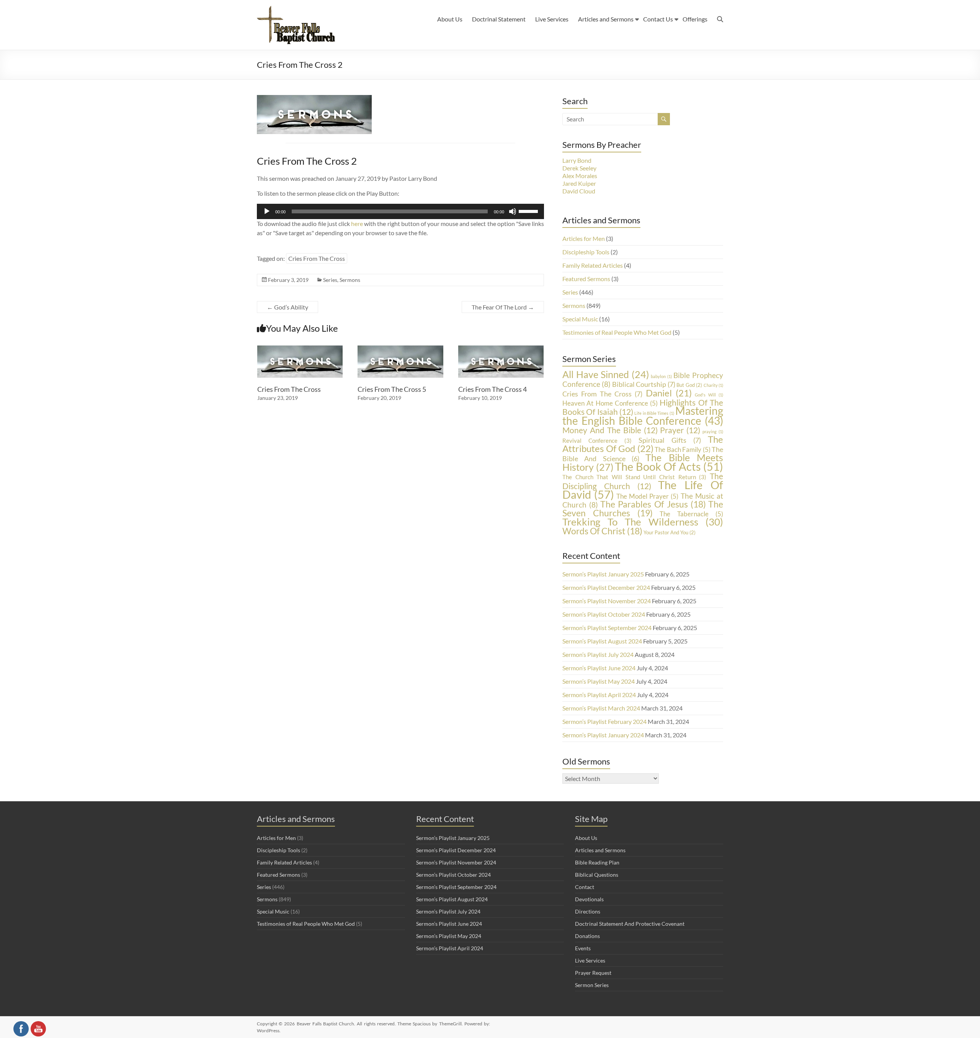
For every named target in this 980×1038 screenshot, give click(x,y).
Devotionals (589, 899)
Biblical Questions (596, 874)
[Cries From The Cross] (300, 349)
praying (712, 431)
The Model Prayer (647, 496)
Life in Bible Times (654, 413)
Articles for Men (583, 238)
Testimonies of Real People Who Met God (616, 332)
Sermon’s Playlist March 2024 (601, 708)
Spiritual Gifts (670, 440)
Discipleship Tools (585, 251)
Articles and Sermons (606, 19)
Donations (587, 936)
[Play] (267, 211)
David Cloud (578, 191)
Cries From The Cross (316, 258)
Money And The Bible (610, 430)
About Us (449, 19)
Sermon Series (592, 985)
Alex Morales (579, 175)
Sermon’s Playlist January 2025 (603, 574)
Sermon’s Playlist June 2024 (598, 667)
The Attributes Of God (642, 444)
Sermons (350, 280)
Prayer (680, 430)
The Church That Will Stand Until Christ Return (634, 477)
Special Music (580, 319)
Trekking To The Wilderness (642, 522)
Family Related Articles (592, 265)
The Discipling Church (642, 481)
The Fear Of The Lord (503, 307)
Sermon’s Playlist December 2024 (606, 587)
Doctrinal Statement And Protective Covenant (629, 923)
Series (330, 280)
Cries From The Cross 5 (392, 389)
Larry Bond (576, 160)
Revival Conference (597, 440)
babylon (661, 376)
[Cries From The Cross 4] (501, 349)
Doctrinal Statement (499, 19)
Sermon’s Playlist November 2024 (606, 600)
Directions (587, 911)
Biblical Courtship (643, 384)
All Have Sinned (605, 374)
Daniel (669, 392)
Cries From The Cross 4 (492, 389)
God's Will (709, 394)
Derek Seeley (579, 168)
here (357, 223)
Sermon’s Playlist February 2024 (604, 721)
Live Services (551, 19)
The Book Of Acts (669, 466)
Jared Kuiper (579, 183)
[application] (400, 211)
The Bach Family (682, 449)
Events (583, 948)
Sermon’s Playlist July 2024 (598, 654)
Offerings (695, 19)
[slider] (529, 211)
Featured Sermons (586, 278)
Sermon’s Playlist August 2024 (602, 641)
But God (689, 385)
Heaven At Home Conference (610, 403)
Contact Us (658, 19)
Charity (713, 385)
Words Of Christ (602, 531)
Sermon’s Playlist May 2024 (598, 681)
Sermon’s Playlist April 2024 (599, 694)
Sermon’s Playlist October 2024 (603, 614)
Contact (584, 887)
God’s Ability (287, 307)
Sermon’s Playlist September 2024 (607, 627)
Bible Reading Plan (597, 862)
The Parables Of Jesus (653, 504)
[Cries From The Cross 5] (400, 349)
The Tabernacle (691, 514)
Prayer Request (593, 972)
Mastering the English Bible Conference (642, 415)
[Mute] (512, 211)
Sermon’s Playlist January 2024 (603, 734)
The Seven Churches (642, 508)
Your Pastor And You (670, 532)
